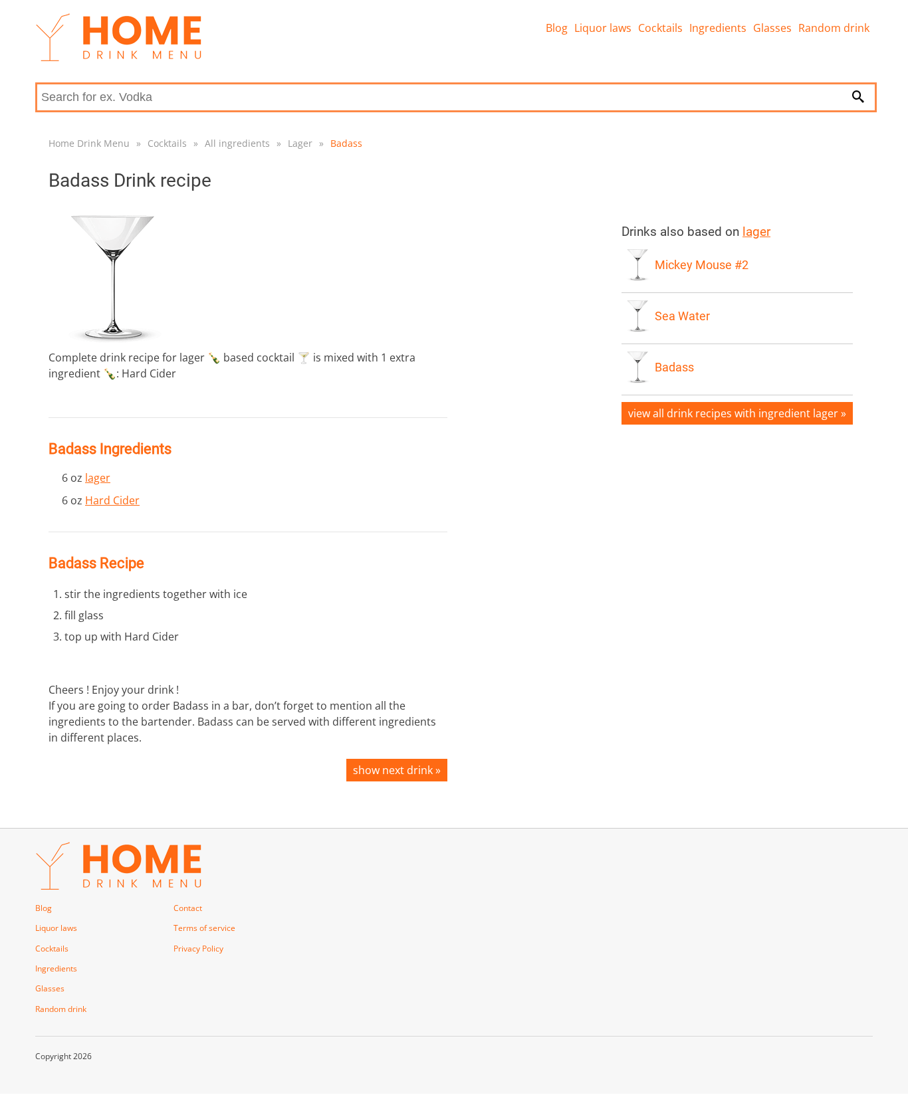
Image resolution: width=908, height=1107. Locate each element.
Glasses (772, 28)
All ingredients (237, 143)
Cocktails (660, 28)
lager (97, 477)
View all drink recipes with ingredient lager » (737, 413)
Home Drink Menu (89, 143)
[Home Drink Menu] (118, 57)
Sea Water (682, 316)
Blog (557, 28)
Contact (187, 908)
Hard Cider (112, 500)
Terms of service (204, 928)
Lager (300, 143)
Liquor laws (602, 28)
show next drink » (397, 770)
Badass (346, 143)
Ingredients (717, 28)
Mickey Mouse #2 (701, 265)
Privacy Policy (198, 948)
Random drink (833, 28)
